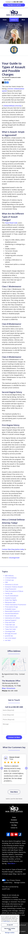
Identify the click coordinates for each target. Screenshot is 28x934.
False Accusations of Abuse (14, 591)
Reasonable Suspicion (12, 611)
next (26, 769)
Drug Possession (10, 589)
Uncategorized (14, 558)
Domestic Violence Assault (14, 587)
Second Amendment (12, 613)
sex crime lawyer (10, 638)
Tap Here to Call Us (14, 5)
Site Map (14, 825)
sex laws (8, 640)
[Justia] (20, 834)
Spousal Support (10, 620)
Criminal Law (9, 580)
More (23, 20)
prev (1, 769)
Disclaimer (14, 820)
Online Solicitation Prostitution (15, 605)
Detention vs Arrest (11, 584)
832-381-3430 (13, 691)
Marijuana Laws (10, 602)
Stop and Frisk (10, 622)
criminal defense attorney (12, 106)
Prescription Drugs (11, 607)
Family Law (8, 593)
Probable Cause (10, 609)
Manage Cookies (19, 882)
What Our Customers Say (14, 747)
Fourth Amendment (11, 596)
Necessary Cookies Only (9, 929)
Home (5, 20)
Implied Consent (10, 598)
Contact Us (14, 20)
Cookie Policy (8, 882)
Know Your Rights (11, 600)
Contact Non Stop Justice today (13, 549)
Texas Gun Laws (10, 629)
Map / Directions (8, 688)
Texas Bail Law (10, 625)
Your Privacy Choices (13, 880)
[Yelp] (12, 834)
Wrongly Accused (10, 633)
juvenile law (9, 636)
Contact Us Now (14, 737)
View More (14, 792)
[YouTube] (16, 834)
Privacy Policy (14, 822)
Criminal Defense (10, 578)
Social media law (10, 616)
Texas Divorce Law (11, 627)
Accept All (10, 924)
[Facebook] (8, 834)
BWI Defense (9, 576)
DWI (6, 582)
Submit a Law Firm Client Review (14, 798)
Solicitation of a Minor (12, 618)
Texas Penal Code (11, 223)
